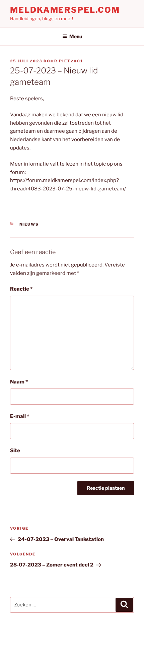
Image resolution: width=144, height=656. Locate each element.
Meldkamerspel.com (65, 10)
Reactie (21, 289)
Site (15, 451)
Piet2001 (71, 61)
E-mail (19, 416)
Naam (19, 382)
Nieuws (29, 224)
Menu (75, 36)
